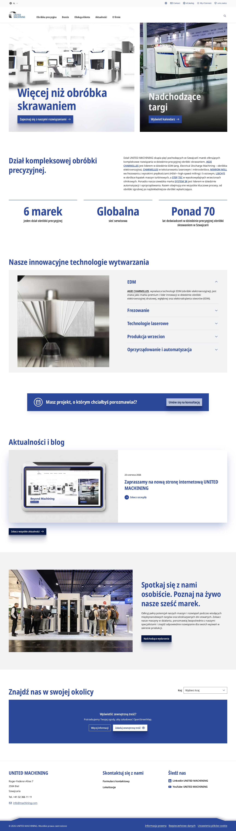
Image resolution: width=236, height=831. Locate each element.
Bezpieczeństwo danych (182, 825)
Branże (65, 17)
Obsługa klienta (82, 17)
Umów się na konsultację (184, 402)
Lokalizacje (109, 787)
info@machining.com (25, 803)
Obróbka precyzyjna (46, 17)
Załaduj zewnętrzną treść (128, 727)
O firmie (116, 17)
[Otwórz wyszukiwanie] (224, 15)
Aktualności (101, 17)
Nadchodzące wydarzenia (156, 638)
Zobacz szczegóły (138, 497)
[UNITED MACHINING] (17, 14)
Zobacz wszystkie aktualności (25, 531)
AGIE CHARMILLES (138, 291)
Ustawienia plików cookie (212, 825)
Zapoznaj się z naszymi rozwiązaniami (43, 119)
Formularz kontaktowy (116, 781)
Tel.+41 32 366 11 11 (20, 797)
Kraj (180, 690)
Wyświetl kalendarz (163, 119)
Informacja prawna (155, 825)
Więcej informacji (99, 727)
